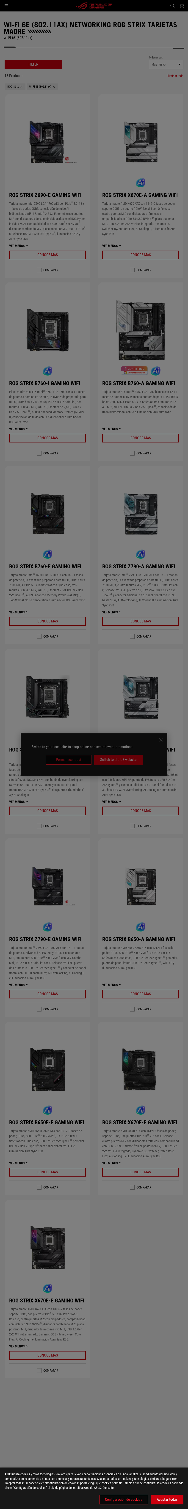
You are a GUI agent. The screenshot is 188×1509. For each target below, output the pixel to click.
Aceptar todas (167, 1499)
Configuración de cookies (123, 1499)
